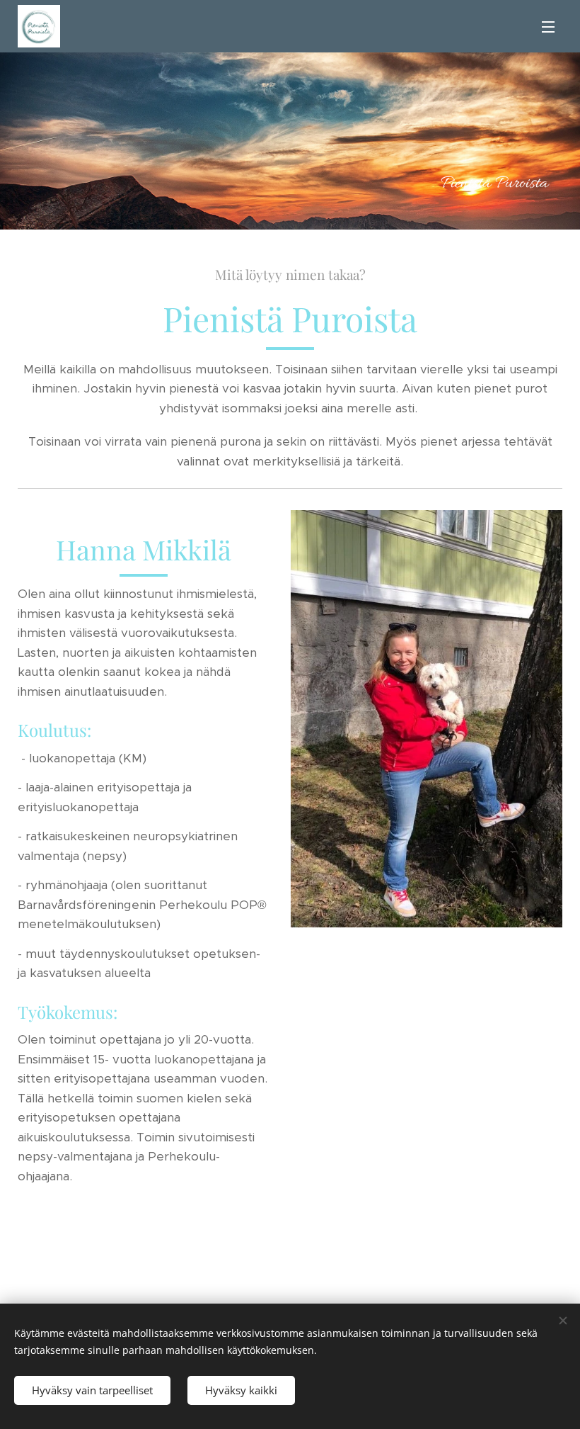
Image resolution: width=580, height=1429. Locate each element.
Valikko (548, 26)
